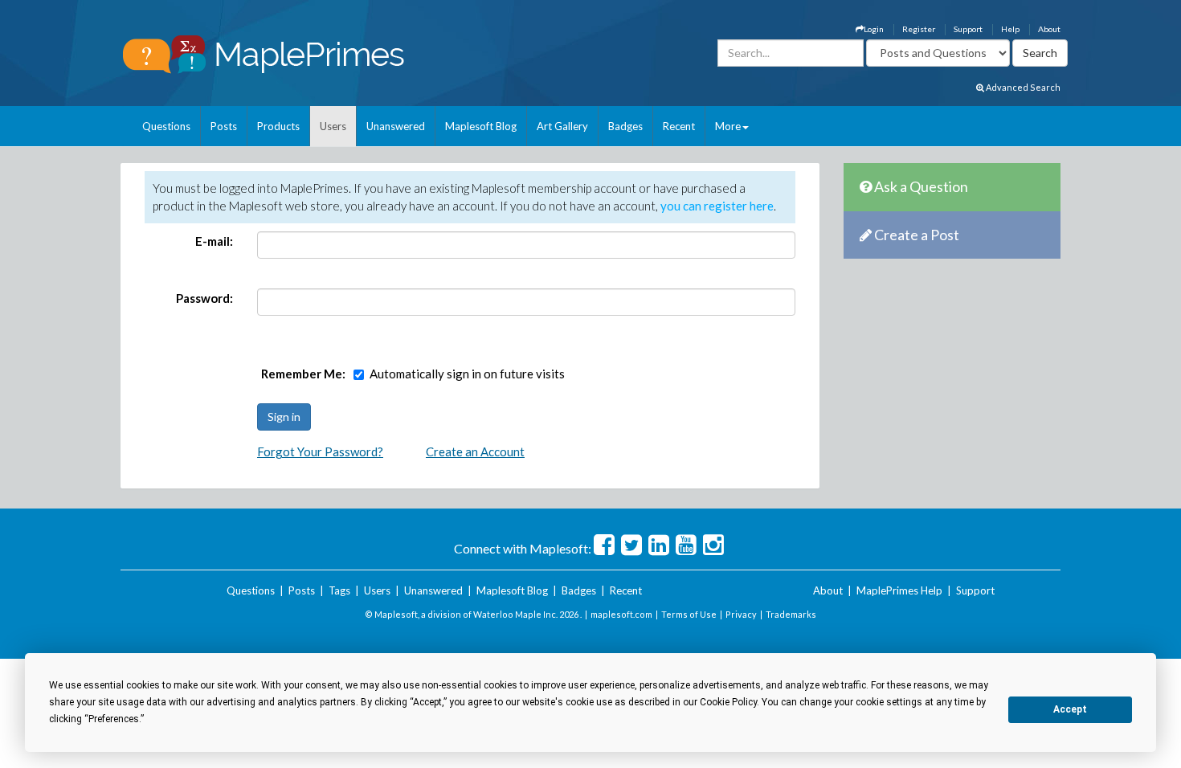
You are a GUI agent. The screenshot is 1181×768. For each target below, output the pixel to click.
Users (333, 126)
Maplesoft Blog (481, 126)
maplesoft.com (621, 614)
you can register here (717, 205)
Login (874, 29)
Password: (204, 298)
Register (918, 29)
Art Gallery (562, 126)
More (728, 126)
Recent (679, 126)
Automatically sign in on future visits (467, 373)
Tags (339, 590)
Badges (625, 126)
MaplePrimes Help (899, 590)
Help (1010, 29)
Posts (223, 126)
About (1049, 29)
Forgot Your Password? (320, 451)
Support (968, 29)
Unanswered (395, 126)
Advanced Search (1022, 87)
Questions (166, 126)
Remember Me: (303, 373)
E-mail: (214, 241)
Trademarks (791, 614)
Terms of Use (689, 614)
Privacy (741, 614)
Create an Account (475, 451)
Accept (1070, 709)
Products (278, 126)
